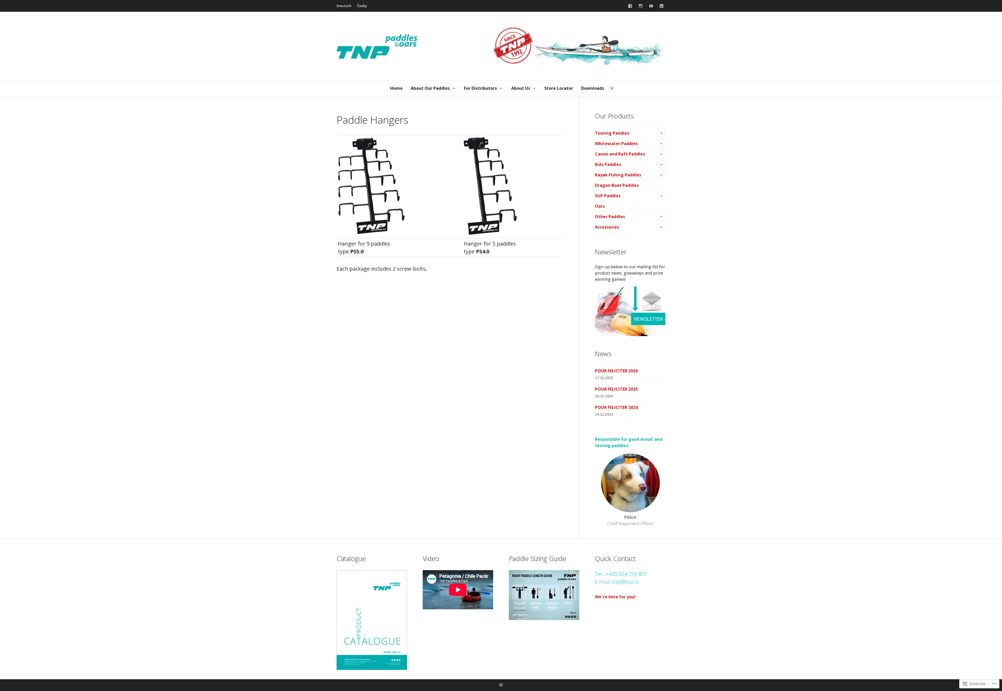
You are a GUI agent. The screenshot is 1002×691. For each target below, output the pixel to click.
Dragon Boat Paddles (617, 185)
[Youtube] (651, 6)
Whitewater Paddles (616, 143)
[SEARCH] (612, 88)
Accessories (607, 227)
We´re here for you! (615, 597)
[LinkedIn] (661, 6)
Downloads (592, 88)
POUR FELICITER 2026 (616, 371)
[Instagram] (641, 6)
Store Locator (558, 88)
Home (396, 88)
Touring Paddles (612, 133)
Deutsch (344, 5)
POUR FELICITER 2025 (616, 389)
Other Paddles (610, 216)
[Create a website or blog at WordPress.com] (501, 685)
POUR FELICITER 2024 (616, 407)
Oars (600, 206)
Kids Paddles (608, 164)
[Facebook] (630, 6)
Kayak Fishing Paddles (618, 175)
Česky (362, 5)
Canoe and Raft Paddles (620, 154)
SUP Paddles (608, 196)
